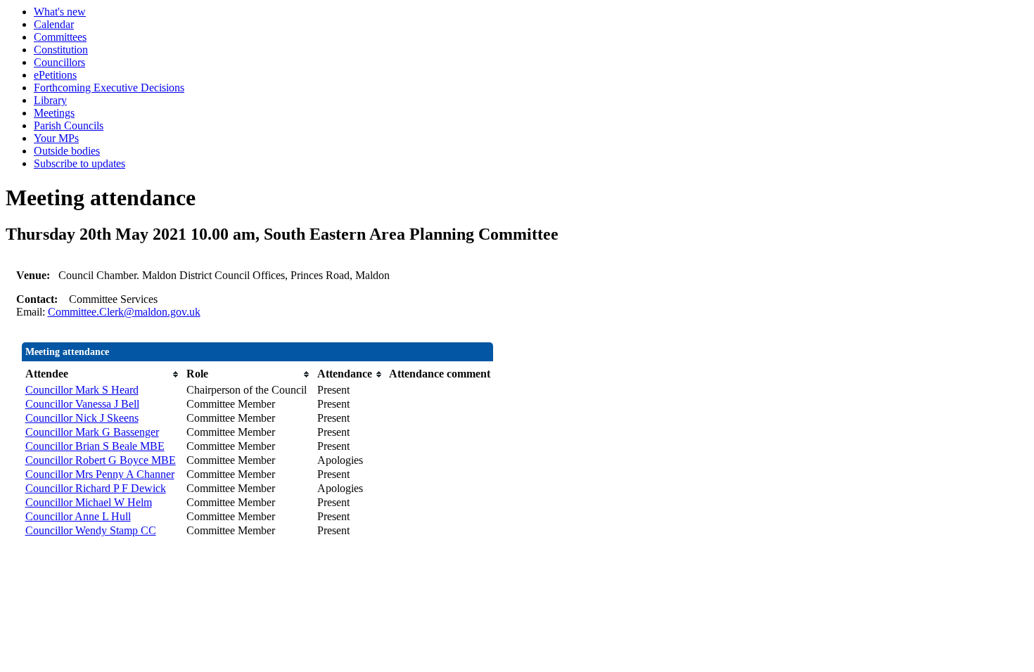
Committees (60, 37)
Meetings (54, 113)
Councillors (59, 62)
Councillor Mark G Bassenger (92, 432)
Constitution (61, 50)
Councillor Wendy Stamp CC (90, 530)
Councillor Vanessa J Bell (82, 404)
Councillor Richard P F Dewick (95, 488)
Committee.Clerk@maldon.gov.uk (124, 312)
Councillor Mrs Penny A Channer (99, 474)
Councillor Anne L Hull (78, 516)
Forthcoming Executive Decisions (109, 87)
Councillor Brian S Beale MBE (95, 446)
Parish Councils (68, 125)
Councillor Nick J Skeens (82, 418)
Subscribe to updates (79, 163)
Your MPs (56, 138)
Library (50, 100)
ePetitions (55, 75)
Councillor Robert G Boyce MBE (100, 460)
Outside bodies (67, 151)
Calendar (54, 24)
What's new (60, 12)
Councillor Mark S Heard (82, 390)
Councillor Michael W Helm (88, 502)
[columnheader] (102, 374)
